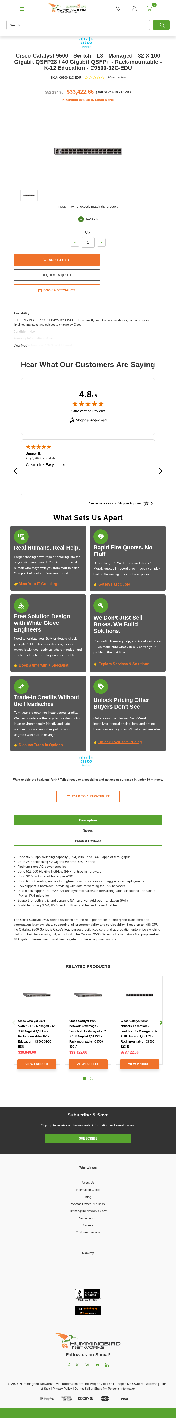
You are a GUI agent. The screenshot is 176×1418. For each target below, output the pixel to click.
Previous (14, 1023)
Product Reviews (88, 841)
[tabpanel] (37, 1026)
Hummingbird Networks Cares (88, 1211)
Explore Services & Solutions (123, 664)
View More (21, 345)
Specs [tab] (88, 830)
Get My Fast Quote (114, 584)
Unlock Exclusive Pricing (120, 742)
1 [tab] (84, 1078)
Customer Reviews (88, 1232)
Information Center (88, 1190)
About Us (88, 1182)
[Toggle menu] (20, 8)
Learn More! (104, 99)
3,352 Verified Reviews (88, 411)
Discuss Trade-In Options (41, 745)
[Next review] (161, 471)
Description (88, 820)
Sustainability (88, 1218)
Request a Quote (57, 275)
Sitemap (151, 1384)
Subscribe (88, 1138)
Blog (88, 1197)
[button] (88, 1272)
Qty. (88, 232)
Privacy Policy (62, 1388)
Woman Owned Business (88, 1204)
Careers (88, 1225)
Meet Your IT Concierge (39, 584)
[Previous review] (15, 471)
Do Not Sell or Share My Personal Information (105, 1388)
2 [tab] (91, 1078)
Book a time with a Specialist (43, 665)
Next (161, 1023)
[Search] (161, 25)
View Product (36, 1064)
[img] (88, 404)
